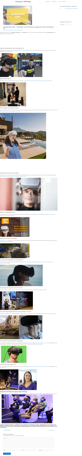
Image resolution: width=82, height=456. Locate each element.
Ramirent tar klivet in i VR (4, 240)
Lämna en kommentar (6, 30)
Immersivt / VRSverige (23, 1)
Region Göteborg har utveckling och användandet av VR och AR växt (15, 289)
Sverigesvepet (15, 30)
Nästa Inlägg (51, 430)
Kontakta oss (64, 1)
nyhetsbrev (3, 427)
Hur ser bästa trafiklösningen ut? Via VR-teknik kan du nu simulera (38, 342)
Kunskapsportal (54, 1)
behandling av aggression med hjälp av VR (27, 50)
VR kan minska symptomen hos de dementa (49, 313)
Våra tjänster (48, 1)
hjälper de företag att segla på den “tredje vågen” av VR (36, 366)
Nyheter (11, 30)
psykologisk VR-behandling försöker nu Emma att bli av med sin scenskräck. (14, 176)
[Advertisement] (28, 41)
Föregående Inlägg (6, 430)
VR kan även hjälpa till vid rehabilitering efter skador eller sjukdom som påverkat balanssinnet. (37, 80)
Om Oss (60, 1)
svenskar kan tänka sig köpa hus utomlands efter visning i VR (10, 111)
